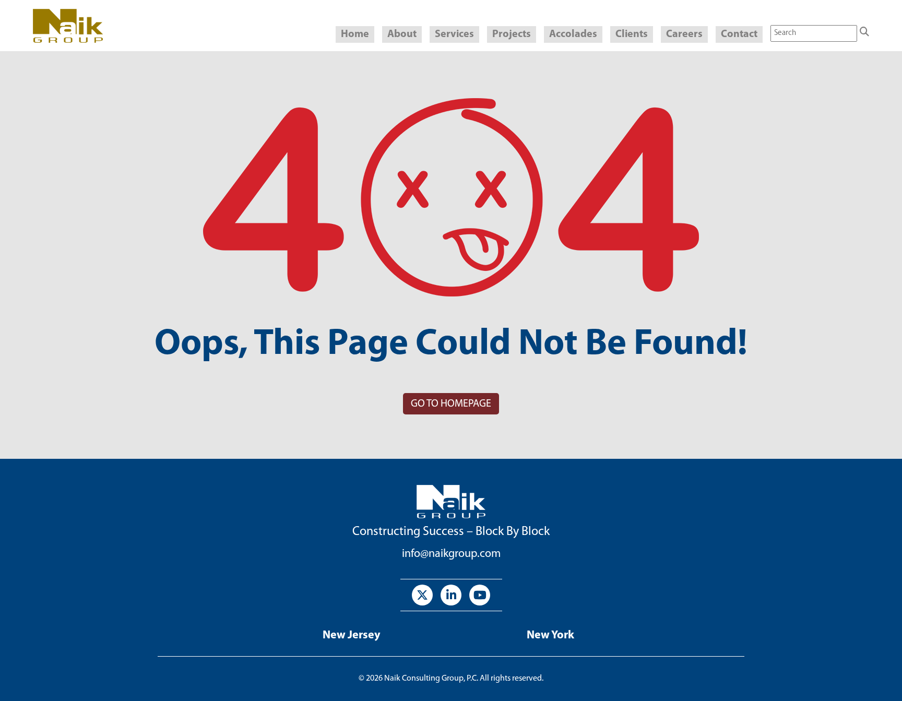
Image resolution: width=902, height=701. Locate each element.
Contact (739, 34)
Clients (631, 34)
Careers (684, 34)
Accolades (573, 34)
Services (454, 34)
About (402, 34)
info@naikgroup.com (451, 554)
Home (355, 34)
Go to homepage (451, 404)
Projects (511, 34)
